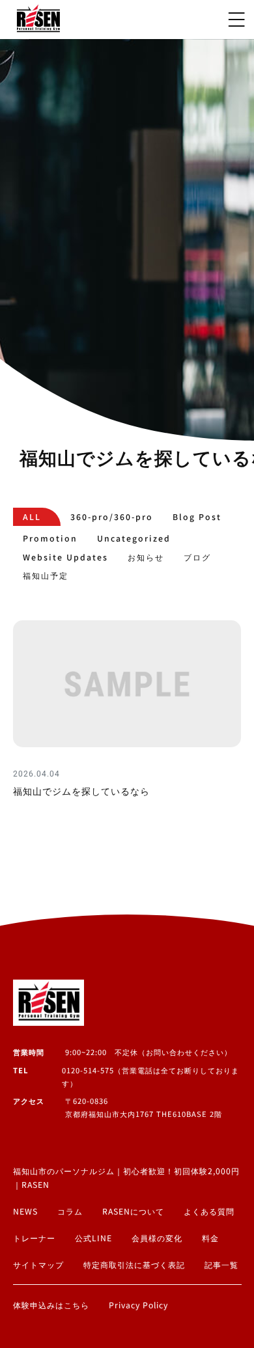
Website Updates (65, 557)
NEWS (25, 1211)
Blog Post (197, 517)
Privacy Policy (138, 1305)
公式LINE (93, 1238)
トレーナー (34, 1238)
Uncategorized (134, 538)
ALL (32, 517)
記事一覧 (221, 1265)
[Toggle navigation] (236, 20)
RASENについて (133, 1211)
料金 (210, 1238)
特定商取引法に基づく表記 (134, 1265)
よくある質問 (209, 1211)
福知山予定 (45, 575)
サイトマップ (38, 1265)
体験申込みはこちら (51, 1305)
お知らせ (146, 557)
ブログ (197, 557)
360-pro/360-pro (111, 517)
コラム (70, 1211)
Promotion (50, 538)
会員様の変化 (157, 1238)
